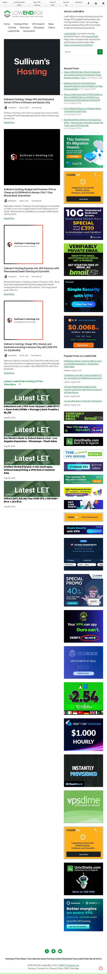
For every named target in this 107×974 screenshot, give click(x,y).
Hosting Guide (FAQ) (57, 958)
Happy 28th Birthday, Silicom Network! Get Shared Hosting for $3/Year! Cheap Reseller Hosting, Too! (82, 75)
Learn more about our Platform (78, 45)
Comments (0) (36, 201)
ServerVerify (29, 31)
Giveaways (39, 27)
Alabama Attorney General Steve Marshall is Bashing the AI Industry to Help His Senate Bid (83, 86)
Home (7, 24)
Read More (9, 122)
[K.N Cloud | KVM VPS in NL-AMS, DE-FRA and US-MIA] (83, 347)
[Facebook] (88, 4)
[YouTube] (96, 4)
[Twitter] (103, 4)
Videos (51, 27)
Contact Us (42, 968)
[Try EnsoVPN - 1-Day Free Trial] (83, 311)
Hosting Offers (21, 24)
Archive (31, 968)
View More (10, 384)
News (51, 24)
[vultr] (83, 167)
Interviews (25, 27)
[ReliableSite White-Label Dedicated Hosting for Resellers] (83, 203)
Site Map (74, 968)
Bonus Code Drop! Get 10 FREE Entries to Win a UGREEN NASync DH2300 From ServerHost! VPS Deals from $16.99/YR (83, 97)
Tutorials (12, 27)
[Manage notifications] (101, 968)
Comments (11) (37, 277)
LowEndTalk (13, 31)
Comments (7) (36, 355)
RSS (67, 968)
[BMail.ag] (83, 275)
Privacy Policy (56, 968)
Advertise (78, 2)
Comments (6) (37, 108)
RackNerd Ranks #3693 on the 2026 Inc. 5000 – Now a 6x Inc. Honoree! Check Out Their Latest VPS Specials (83, 122)
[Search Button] (100, 51)
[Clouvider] (83, 239)
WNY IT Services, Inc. (69, 965)
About (5, 2)
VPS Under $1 (38, 24)
